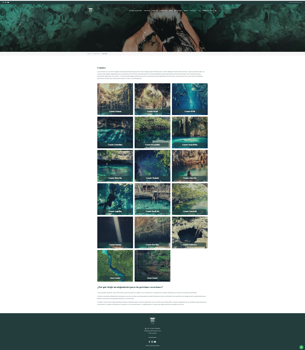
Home (89, 54)
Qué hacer (147, 10)
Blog (170, 10)
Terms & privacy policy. (152, 346)
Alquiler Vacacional (135, 10)
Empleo (186, 10)
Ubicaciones (178, 10)
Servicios (155, 10)
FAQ (199, 10)
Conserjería (163, 10)
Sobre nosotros (208, 10)
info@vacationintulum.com (296, 2)
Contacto (193, 10)
